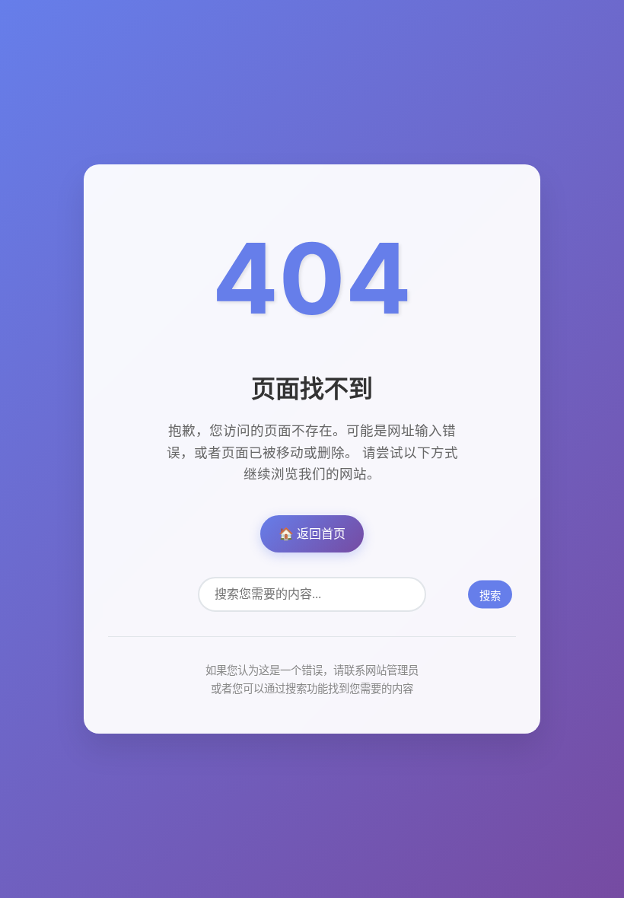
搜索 (490, 596)
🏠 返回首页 (312, 533)
